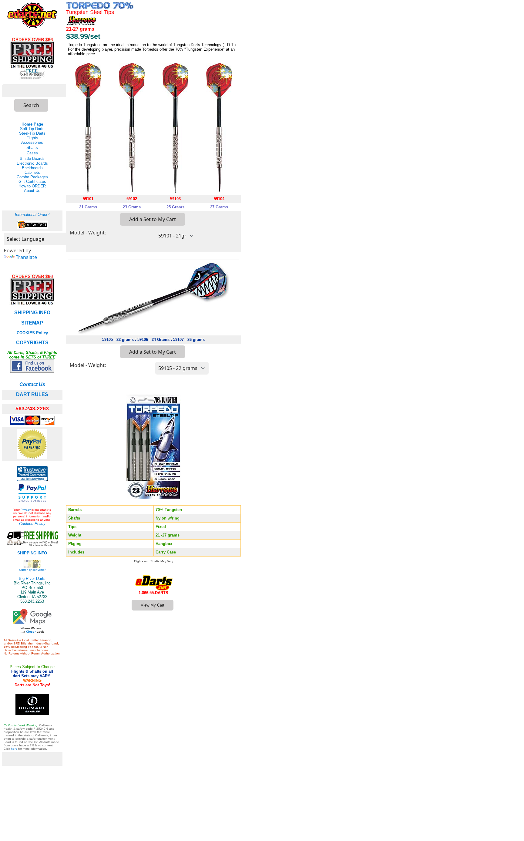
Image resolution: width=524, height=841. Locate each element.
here (14, 748)
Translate (26, 257)
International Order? (32, 214)
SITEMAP (32, 322)
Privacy (26, 509)
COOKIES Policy (32, 333)
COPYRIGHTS (32, 342)
